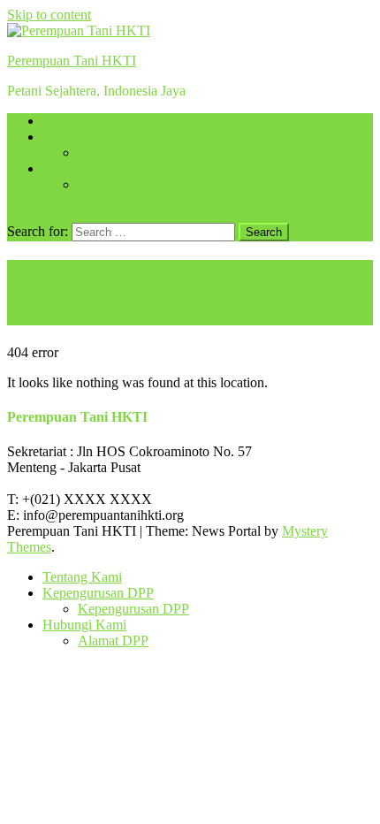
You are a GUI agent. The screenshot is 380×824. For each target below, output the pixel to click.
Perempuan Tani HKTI (71, 60)
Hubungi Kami (84, 168)
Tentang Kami (82, 120)
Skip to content (49, 14)
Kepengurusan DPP (98, 136)
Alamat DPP (113, 184)
